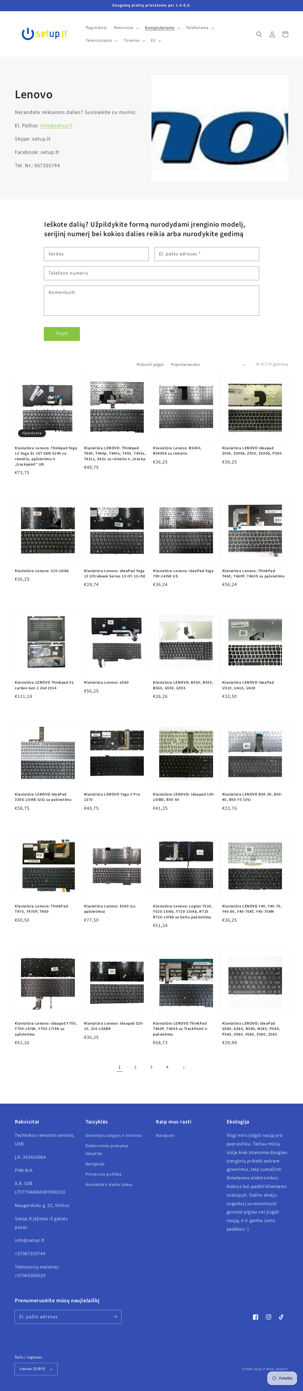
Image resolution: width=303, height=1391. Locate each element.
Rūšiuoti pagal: (151, 365)
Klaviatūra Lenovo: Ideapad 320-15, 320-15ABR (114, 1026)
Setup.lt (259, 1369)
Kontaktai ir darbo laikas (109, 1185)
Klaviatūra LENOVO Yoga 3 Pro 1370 (112, 797)
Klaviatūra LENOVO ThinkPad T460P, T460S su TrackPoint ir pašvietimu (180, 1029)
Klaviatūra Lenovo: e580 (106, 682)
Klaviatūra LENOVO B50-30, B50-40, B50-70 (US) (252, 797)
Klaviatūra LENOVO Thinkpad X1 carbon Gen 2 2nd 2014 (44, 685)
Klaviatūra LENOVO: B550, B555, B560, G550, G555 (183, 685)
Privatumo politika (104, 1174)
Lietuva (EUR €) (32, 1368)
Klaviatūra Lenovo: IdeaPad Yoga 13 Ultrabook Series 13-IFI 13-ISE (115, 573)
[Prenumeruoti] (114, 1316)
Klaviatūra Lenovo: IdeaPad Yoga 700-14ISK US (183, 573)
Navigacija (95, 1164)
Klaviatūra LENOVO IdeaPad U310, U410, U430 (248, 685)
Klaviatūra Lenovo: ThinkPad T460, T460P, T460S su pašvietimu (253, 573)
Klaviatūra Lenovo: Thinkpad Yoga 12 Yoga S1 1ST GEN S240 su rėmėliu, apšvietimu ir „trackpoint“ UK (46, 456)
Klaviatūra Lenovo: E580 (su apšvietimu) (110, 909)
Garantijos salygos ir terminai (114, 1136)
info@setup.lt (56, 125)
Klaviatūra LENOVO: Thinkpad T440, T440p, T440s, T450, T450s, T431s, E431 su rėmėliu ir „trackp (115, 453)
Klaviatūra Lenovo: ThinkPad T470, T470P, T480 (41, 909)
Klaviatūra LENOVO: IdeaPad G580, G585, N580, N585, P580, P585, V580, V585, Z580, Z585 (251, 1029)
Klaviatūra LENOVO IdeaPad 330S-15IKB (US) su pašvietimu (43, 797)
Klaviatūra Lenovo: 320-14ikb (42, 571)
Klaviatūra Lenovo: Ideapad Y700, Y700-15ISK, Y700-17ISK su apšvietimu (46, 1029)
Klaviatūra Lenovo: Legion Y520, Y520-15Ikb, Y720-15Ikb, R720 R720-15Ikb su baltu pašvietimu (183, 912)
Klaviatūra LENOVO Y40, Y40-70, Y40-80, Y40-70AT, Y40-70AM (252, 909)
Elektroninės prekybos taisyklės (107, 1149)
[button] (259, 34)
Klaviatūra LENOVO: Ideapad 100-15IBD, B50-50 (184, 797)
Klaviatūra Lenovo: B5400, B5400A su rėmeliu (177, 450)
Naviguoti (165, 1136)
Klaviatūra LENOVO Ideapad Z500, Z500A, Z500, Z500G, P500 (252, 450)
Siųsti (62, 333)
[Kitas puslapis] (183, 1067)
